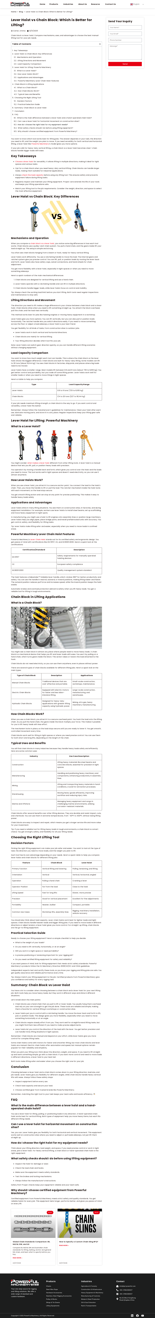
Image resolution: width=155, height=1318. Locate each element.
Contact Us (110, 4)
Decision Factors (24, 101)
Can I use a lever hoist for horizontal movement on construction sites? (48, 121)
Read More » (17, 1258)
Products (53, 4)
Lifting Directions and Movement (32, 60)
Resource (95, 4)
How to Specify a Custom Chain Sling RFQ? (78, 1242)
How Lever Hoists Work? (28, 74)
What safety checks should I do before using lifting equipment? (45, 128)
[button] (100, 44)
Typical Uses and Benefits (29, 94)
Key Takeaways (21, 50)
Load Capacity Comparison (29, 64)
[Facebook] (137, 1315)
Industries (68, 4)
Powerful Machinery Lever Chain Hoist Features (38, 81)
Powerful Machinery (40, 144)
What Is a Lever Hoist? (26, 70)
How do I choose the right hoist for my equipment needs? (43, 124)
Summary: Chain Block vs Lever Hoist (31, 108)
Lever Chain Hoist (38, 539)
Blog (21, 12)
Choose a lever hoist (24, 161)
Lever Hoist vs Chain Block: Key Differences (33, 54)
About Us (82, 4)
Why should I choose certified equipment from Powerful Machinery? (47, 131)
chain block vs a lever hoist (42, 243)
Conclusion (19, 111)
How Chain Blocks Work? (28, 91)
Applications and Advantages (30, 77)
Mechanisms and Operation (29, 57)
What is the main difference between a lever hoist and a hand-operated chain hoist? (54, 118)
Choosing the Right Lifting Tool (28, 97)
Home (42, 4)
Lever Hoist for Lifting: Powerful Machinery (32, 67)
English (136, 4)
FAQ (16, 114)
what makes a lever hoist (38, 463)
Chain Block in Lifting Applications (29, 84)
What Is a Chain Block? (27, 87)
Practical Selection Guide (29, 104)
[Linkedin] (132, 1315)
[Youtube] (142, 1315)
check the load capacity (32, 175)
